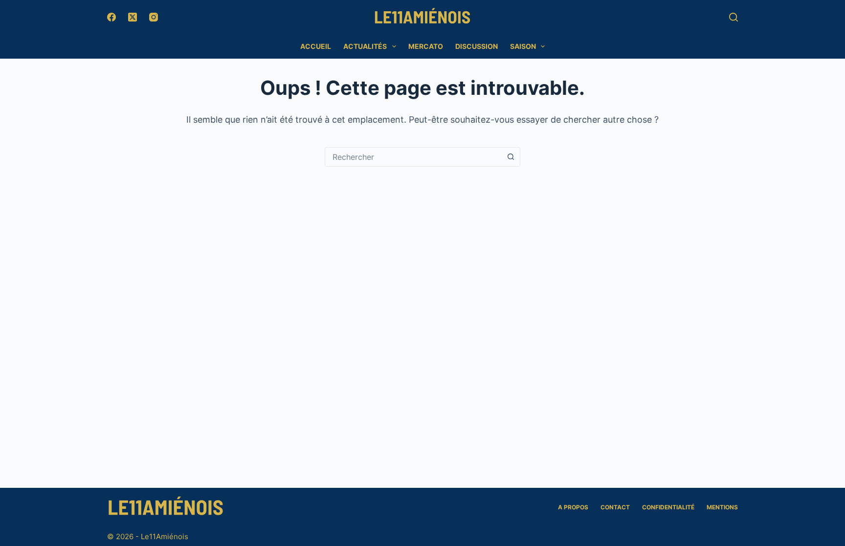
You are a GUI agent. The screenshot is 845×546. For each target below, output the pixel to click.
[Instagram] (153, 17)
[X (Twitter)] (132, 17)
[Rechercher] (733, 17)
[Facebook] (111, 17)
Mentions (722, 507)
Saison (523, 46)
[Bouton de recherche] (510, 157)
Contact (615, 507)
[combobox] (413, 157)
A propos (573, 507)
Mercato (425, 46)
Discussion (476, 46)
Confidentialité (668, 507)
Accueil (315, 46)
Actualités (365, 46)
